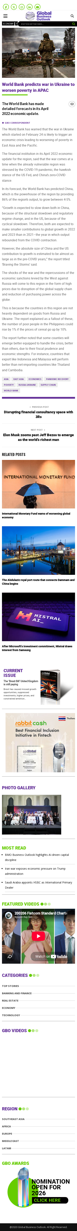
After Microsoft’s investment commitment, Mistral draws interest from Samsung (37, 648)
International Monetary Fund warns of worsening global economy (36, 515)
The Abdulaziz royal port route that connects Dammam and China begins (38, 582)
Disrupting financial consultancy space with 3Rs (38, 415)
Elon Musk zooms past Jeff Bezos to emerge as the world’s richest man (38, 437)
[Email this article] (72, 104)
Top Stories (10, 986)
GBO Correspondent (17, 122)
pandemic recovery (57, 379)
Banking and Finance (17, 993)
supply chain (48, 384)
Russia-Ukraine (27, 384)
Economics (35, 379)
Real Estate (10, 1000)
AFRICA (6, 1126)
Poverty (9, 384)
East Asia (18, 379)
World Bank (11, 390)
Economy (8, 23)
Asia (6, 379)
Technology (11, 1015)
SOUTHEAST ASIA (13, 1119)
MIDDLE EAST (10, 1141)
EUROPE (7, 1133)
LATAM (6, 1148)
